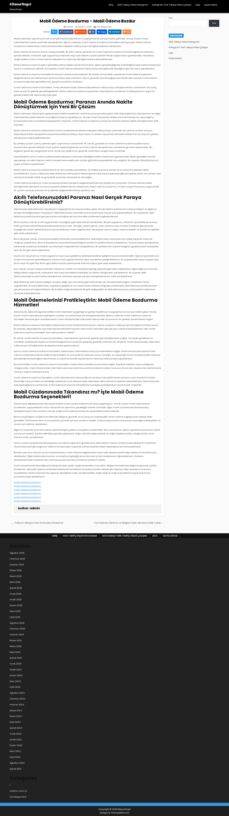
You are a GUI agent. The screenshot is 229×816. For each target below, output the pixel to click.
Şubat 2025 (16, 657)
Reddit (82, 31)
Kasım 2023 (16, 745)
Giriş (110, 4)
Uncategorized (104, 26)
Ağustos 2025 (17, 623)
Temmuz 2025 (17, 628)
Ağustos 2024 (17, 692)
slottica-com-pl (18, 791)
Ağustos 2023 (17, 763)
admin (69, 27)
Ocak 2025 (15, 663)
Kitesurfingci (20, 4)
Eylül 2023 (15, 757)
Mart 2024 (15, 722)
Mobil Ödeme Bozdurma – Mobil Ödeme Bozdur (87, 21)
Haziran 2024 (17, 704)
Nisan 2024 (16, 716)
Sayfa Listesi (210, 4)
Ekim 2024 (15, 681)
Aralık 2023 (16, 739)
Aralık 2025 (16, 599)
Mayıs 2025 (16, 640)
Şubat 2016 (15, 768)
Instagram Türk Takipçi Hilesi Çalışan (171, 4)
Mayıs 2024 (16, 710)
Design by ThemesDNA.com (114, 812)
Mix (128, 31)
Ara (171, 17)
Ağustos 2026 (17, 553)
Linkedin (116, 31)
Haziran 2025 (17, 634)
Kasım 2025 (16, 605)
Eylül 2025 (15, 617)
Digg (103, 31)
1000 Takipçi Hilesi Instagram (132, 4)
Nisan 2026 (16, 576)
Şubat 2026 (16, 588)
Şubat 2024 (16, 728)
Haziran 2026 (17, 564)
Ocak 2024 (16, 733)
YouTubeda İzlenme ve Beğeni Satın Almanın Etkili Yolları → (129, 522)
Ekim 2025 (15, 611)
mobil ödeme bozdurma (27, 482)
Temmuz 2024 (17, 698)
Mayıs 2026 (16, 570)
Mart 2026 (15, 582)
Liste (197, 4)
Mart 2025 (15, 652)
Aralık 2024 (16, 669)
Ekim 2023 (15, 751)
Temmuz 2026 (17, 558)
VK (93, 31)
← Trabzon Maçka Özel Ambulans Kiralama (37, 522)
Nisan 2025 (16, 646)
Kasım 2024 (16, 675)
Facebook (67, 31)
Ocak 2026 (15, 593)
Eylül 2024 (15, 687)
